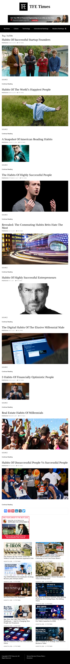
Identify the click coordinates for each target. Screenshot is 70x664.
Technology (26, 28)
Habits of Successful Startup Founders (26, 39)
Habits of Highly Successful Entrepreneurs (29, 277)
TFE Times (21, 42)
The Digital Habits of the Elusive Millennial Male (33, 327)
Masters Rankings (58, 28)
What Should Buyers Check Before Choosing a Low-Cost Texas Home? (48, 557)
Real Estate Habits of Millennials (22, 412)
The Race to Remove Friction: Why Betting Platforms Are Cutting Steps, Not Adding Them (51, 599)
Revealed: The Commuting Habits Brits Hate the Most (32, 226)
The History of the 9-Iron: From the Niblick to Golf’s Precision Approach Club (18, 557)
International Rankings (41, 28)
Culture (16, 28)
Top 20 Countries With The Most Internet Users (18, 642)
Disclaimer (30, 658)
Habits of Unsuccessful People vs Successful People (35, 462)
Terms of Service (31, 656)
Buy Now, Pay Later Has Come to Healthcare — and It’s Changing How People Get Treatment (17, 621)
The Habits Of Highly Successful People (27, 175)
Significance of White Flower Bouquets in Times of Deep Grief (50, 578)
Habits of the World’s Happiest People (26, 89)
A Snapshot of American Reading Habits (27, 139)
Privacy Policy (41, 656)
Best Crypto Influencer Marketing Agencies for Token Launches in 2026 (51, 620)
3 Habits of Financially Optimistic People (28, 377)
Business (7, 28)
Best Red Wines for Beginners (14, 597)
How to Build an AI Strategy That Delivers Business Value (50, 642)
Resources (7, 36)
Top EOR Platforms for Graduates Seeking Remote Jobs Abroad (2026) (18, 578)
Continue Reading (7, 84)
